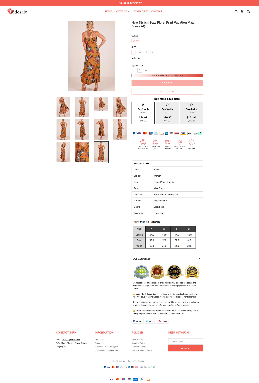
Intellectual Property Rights (106, 347)
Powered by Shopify (136, 361)
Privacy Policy (138, 339)
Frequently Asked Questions (107, 350)
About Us (99, 339)
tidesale (122, 361)
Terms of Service (139, 347)
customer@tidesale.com (71, 340)
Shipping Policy (138, 343)
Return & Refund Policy (142, 350)
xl (153, 52)
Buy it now (167, 91)
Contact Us (99, 343)
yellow (136, 41)
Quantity (137, 65)
